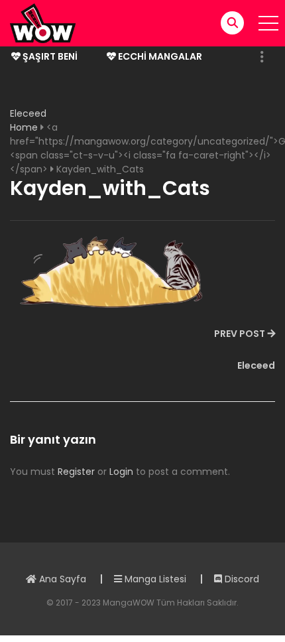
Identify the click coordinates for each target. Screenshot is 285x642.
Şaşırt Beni (49, 56)
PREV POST (239, 333)
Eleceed (28, 113)
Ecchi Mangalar (159, 56)
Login (121, 471)
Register (76, 471)
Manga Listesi (154, 579)
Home (24, 127)
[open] (268, 23)
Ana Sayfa (61, 579)
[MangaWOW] (43, 22)
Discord (240, 579)
